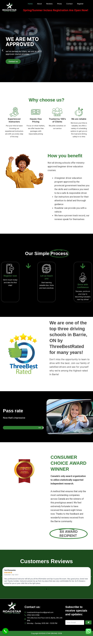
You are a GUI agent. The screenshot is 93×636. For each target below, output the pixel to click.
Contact (69, 4)
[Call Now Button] (5, 631)
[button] (2, 50)
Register (80, 4)
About (39, 4)
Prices (59, 4)
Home (30, 4)
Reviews (49, 4)
